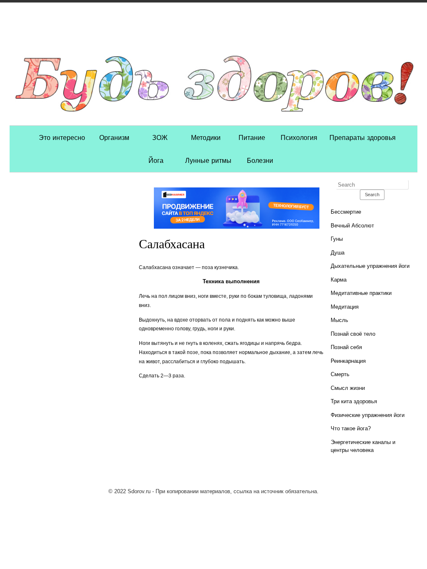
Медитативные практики (361, 293)
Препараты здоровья (362, 137)
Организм (114, 137)
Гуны (337, 239)
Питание (252, 137)
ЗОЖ (160, 137)
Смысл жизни (348, 388)
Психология (299, 137)
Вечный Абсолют (352, 225)
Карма (339, 280)
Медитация (345, 307)
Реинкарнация (348, 361)
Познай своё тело (353, 334)
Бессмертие (346, 212)
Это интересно (62, 137)
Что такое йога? (351, 428)
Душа (337, 253)
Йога (155, 160)
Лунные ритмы (208, 160)
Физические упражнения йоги (367, 415)
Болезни (260, 160)
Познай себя (346, 347)
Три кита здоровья (354, 401)
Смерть (340, 374)
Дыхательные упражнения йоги (370, 266)
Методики (206, 137)
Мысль (339, 320)
